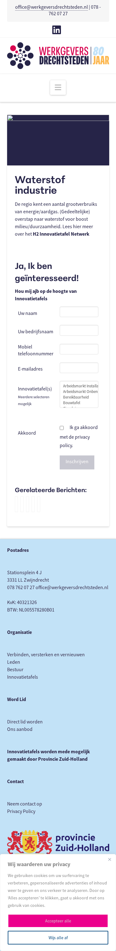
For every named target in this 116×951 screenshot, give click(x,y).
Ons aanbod (19, 729)
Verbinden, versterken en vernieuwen (46, 655)
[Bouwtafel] (78, 403)
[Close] (109, 859)
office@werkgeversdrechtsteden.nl (51, 7)
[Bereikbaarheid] (78, 397)
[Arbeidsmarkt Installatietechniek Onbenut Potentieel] (78, 386)
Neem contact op (24, 804)
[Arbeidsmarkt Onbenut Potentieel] (78, 392)
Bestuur (15, 670)
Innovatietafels (22, 677)
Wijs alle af (58, 937)
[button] (58, 87)
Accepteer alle (58, 921)
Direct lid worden (25, 722)
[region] (58, 902)
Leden (13, 662)
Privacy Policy (21, 811)
